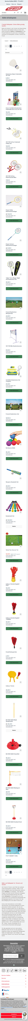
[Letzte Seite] (6, 49)
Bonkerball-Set (10, 516)
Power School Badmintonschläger (11, 244)
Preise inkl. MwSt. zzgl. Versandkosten (11, 80)
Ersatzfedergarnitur (11, 652)
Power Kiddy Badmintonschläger (11, 210)
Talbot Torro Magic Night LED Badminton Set (13, 278)
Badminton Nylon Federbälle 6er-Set (14, 74)
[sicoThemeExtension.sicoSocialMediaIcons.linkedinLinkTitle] (24, 970)
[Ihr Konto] (21, 12)
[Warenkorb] (25, 13)
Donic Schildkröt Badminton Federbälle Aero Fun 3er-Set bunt (14, 108)
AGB (22, 961)
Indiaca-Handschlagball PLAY (12, 584)
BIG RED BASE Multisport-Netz (13, 788)
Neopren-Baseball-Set (12, 482)
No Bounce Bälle (10, 448)
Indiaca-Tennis (10, 686)
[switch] (24, 1019)
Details (14, 526)
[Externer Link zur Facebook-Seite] (8, 970)
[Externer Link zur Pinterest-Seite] (20, 970)
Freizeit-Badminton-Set (12, 414)
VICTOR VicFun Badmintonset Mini (11, 176)
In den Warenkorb (14, 84)
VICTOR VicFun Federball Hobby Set (13, 142)
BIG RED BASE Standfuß (12, 754)
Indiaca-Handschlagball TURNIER (12, 618)
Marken (8, 4)
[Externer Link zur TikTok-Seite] (12, 970)
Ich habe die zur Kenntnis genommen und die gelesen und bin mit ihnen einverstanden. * (13, 961)
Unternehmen (5, 984)
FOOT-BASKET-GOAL (12, 856)
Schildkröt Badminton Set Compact (13, 380)
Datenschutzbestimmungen (17, 959)
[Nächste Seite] (21, 46)
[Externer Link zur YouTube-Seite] (16, 970)
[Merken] (20, 70)
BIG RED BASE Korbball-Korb (14, 822)
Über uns (13, 4)
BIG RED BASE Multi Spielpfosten (11, 720)
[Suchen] (14, 12)
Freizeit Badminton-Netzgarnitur (11, 312)
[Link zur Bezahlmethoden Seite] (5, 990)
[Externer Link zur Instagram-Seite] (4, 970)
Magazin (19, 4)
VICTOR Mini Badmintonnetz (14, 346)
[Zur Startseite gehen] (14, 8)
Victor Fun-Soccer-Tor (12, 550)
